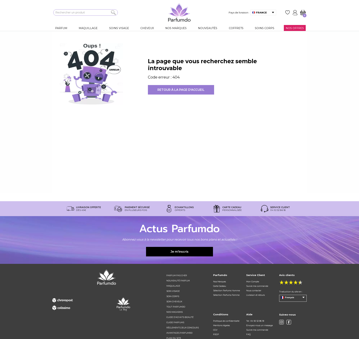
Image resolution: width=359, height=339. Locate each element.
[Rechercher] (113, 12)
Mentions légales (221, 325)
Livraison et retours (255, 295)
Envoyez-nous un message (259, 325)
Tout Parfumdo (175, 306)
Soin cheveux (174, 301)
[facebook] (288, 322)
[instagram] (281, 322)
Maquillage (173, 286)
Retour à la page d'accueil (181, 90)
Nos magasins (174, 312)
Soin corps (172, 296)
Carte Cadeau (219, 286)
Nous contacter (253, 290)
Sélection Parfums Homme (226, 290)
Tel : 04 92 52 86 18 (255, 321)
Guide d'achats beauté (180, 317)
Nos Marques (219, 281)
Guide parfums (175, 322)
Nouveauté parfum (178, 280)
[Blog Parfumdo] (123, 304)
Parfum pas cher (176, 275)
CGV (215, 330)
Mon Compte (252, 281)
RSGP (216, 334)
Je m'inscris (179, 251)
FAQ (248, 334)
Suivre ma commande (257, 286)
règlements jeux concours (182, 327)
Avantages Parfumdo (179, 333)
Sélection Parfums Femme (226, 295)
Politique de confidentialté (226, 321)
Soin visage (173, 291)
